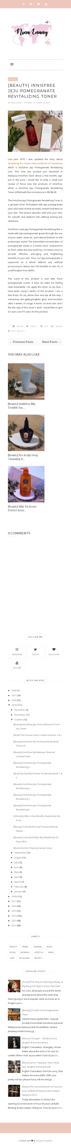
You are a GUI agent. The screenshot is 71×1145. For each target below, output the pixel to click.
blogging (24, 958)
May (16, 872)
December (19, 709)
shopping (25, 952)
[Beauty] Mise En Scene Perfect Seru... (22, 508)
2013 (14, 920)
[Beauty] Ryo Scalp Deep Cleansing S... (23, 457)
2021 (14, 695)
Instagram (17, 654)
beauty (13, 79)
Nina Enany (17, 102)
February (19, 886)
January (18, 891)
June (16, 867)
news (50, 952)
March (17, 881)
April (16, 877)
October (18, 719)
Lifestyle (38, 952)
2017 (14, 901)
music (50, 946)
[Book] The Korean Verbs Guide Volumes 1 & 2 (37, 735)
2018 (14, 896)
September (20, 852)
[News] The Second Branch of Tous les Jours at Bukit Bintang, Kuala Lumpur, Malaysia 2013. (42, 1090)
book (13, 952)
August (18, 857)
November (19, 714)
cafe (12, 958)
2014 (14, 915)
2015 (14, 910)
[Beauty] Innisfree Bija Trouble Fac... (21, 405)
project (38, 958)
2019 (14, 705)
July (16, 862)
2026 (14, 690)
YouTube (17, 668)
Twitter (35, 654)
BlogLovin (54, 654)
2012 (14, 925)
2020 (14, 700)
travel (25, 946)
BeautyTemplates (44, 1140)
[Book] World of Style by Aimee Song (32, 848)
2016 (14, 906)
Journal (37, 946)
